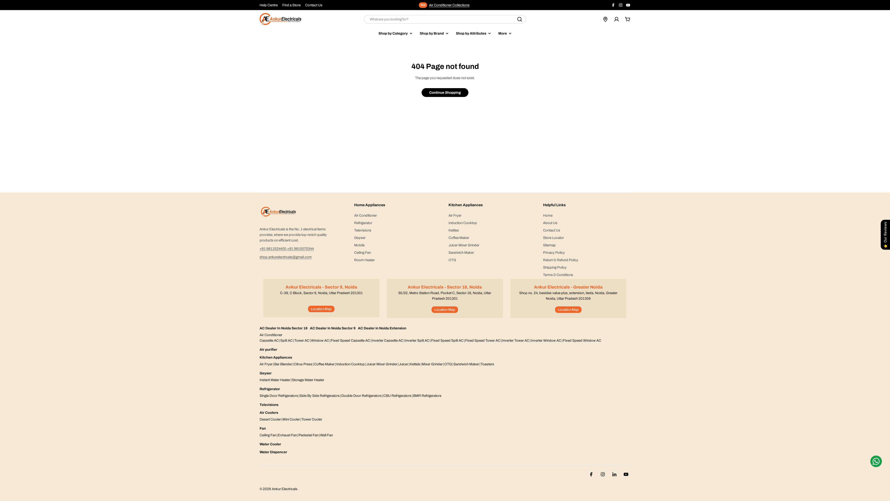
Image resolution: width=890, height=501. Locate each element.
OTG (448, 364)
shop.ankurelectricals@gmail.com (286, 257)
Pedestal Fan (308, 435)
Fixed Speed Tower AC (482, 340)
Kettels (415, 364)
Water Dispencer (273, 452)
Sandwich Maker (466, 364)
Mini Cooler (291, 419)
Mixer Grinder (432, 364)
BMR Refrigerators (427, 396)
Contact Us (313, 5)
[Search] (519, 19)
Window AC (320, 340)
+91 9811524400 (273, 248)
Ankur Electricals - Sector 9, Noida (321, 287)
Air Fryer (266, 364)
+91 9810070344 (300, 248)
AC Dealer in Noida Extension (382, 328)
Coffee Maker (324, 364)
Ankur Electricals (284, 489)
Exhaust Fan (287, 435)
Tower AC (301, 340)
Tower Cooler (312, 419)
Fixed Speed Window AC (582, 340)
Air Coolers (269, 412)
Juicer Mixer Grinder (381, 364)
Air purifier (268, 349)
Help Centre (269, 5)
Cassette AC (269, 340)
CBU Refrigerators (397, 396)
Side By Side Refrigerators (320, 396)
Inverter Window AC (546, 340)
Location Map (321, 309)
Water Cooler (270, 444)
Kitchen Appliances (276, 357)
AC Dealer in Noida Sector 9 (333, 328)
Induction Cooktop (350, 364)
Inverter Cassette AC (387, 340)
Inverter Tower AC (515, 340)
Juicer (403, 364)
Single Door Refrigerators (279, 396)
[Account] (616, 19)
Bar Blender (283, 364)
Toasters (487, 364)
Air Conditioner (271, 335)
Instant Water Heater (275, 380)
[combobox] (445, 19)
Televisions (269, 405)
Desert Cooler (270, 419)
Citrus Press (303, 364)
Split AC (286, 340)
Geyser (266, 373)
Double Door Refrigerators (361, 396)
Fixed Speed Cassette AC (350, 340)
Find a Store (291, 5)
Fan (263, 428)
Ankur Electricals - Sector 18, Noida (445, 287)
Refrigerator (270, 389)
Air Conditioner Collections (449, 5)
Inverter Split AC (417, 340)
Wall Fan (326, 435)
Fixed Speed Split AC (447, 340)
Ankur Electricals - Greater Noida (568, 287)
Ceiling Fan (268, 435)
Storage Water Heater (308, 380)
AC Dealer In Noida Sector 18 (284, 328)
